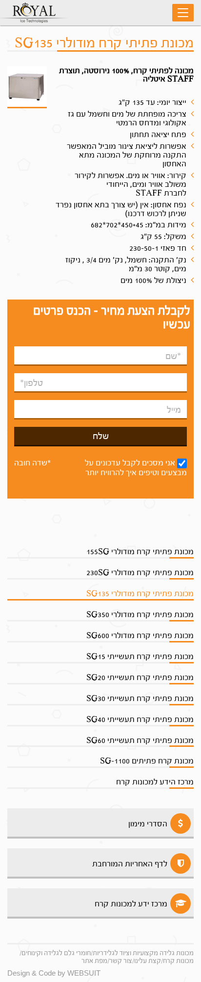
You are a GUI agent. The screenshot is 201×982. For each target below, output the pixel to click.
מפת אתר (94, 961)
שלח (101, 436)
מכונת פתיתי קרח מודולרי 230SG (140, 572)
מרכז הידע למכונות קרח (155, 781)
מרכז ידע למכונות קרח (131, 903)
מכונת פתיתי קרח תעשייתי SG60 (140, 740)
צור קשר (120, 961)
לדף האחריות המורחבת (129, 863)
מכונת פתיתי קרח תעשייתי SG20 (140, 677)
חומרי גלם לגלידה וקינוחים (56, 953)
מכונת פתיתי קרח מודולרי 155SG (140, 551)
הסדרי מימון (147, 823)
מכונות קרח (178, 961)
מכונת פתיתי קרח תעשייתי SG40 (140, 719)
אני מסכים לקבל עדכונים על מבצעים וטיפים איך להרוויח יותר (136, 468)
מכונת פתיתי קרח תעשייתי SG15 (140, 656)
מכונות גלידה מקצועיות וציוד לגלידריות (143, 953)
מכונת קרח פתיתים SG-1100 (147, 760)
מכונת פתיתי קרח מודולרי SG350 (140, 614)
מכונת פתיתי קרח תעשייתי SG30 (140, 698)
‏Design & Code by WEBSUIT (53, 973)
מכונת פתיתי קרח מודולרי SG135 (140, 593)
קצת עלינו (147, 961)
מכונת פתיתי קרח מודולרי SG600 (140, 635)
